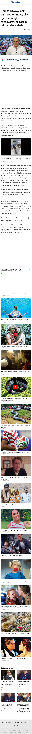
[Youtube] (25, 726)
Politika (3, 7)
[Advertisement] (16, 90)
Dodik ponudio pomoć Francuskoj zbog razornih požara (23, 683)
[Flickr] (10, 726)
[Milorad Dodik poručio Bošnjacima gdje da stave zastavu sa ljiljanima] (8, 697)
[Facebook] (6, 726)
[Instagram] (14, 726)
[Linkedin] (17, 726)
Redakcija (6, 30)
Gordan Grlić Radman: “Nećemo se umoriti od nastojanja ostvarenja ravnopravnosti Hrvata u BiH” (8, 684)
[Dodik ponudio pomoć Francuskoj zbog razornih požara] (24, 675)
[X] (21, 726)
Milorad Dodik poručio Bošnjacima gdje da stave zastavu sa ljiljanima (7, 706)
